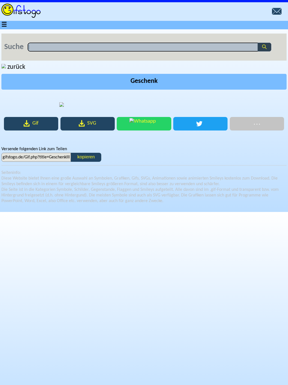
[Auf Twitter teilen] (200, 123)
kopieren (86, 156)
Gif (35, 123)
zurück (16, 67)
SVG (91, 123)
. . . (257, 123)
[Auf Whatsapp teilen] (144, 123)
